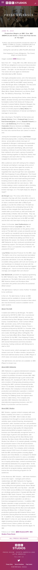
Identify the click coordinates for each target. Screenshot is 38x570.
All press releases (19, 538)
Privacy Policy (9, 564)
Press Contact (29, 564)
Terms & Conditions (19, 564)
